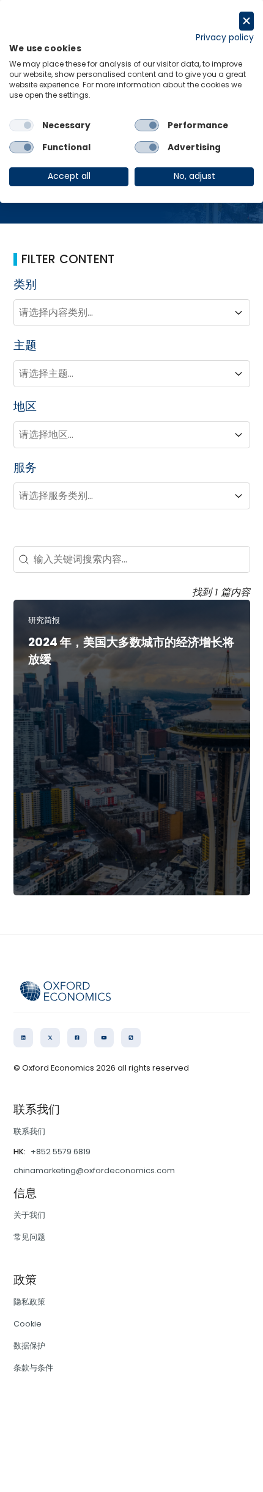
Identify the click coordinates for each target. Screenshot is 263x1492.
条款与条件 (33, 1368)
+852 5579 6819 (61, 1151)
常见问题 (29, 1237)
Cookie (27, 1324)
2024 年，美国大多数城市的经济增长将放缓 (131, 651)
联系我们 (29, 1131)
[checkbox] (21, 125)
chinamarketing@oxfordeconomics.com (94, 1170)
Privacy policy (225, 37)
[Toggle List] (239, 313)
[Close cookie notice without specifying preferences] (246, 21)
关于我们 (29, 1215)
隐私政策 (29, 1302)
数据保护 (29, 1346)
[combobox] (121, 313)
